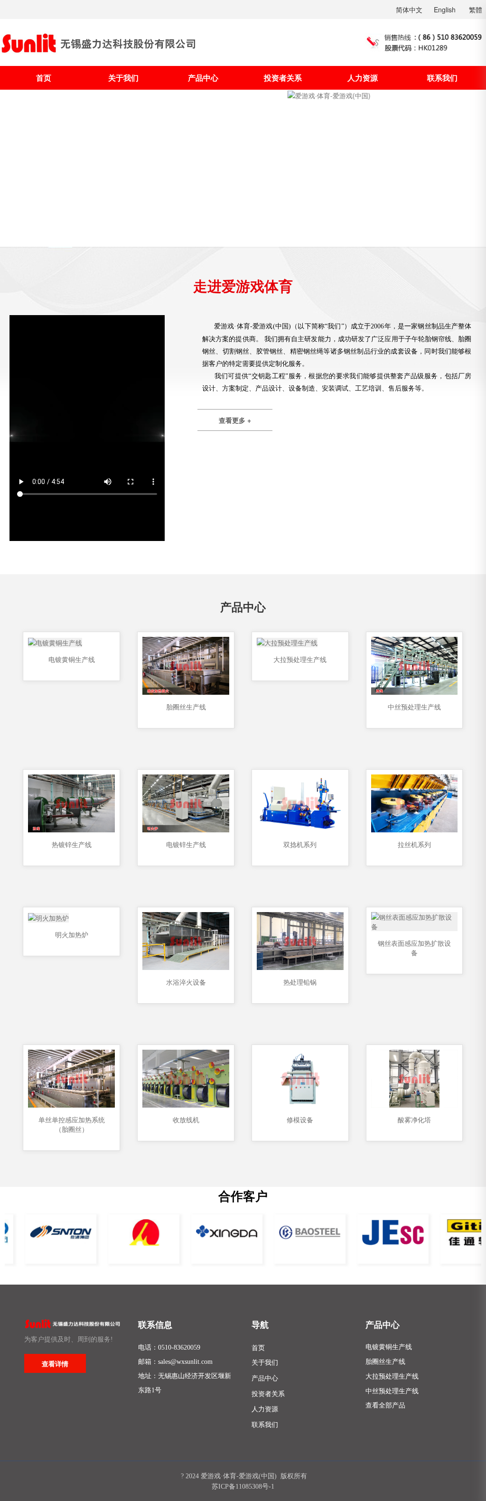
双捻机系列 (300, 844)
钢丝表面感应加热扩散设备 (414, 947)
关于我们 (123, 77)
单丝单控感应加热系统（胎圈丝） (71, 1124)
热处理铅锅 (300, 982)
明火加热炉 (71, 934)
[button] (18, 168)
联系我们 (442, 77)
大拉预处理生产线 (300, 659)
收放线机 (186, 1119)
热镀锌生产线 (72, 844)
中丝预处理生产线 (414, 706)
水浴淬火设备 (186, 982)
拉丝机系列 (414, 844)
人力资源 (362, 77)
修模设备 (300, 1119)
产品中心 (203, 77)
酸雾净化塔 (414, 1119)
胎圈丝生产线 (186, 706)
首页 (43, 77)
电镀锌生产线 (186, 844)
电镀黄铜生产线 (71, 659)
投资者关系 (283, 77)
